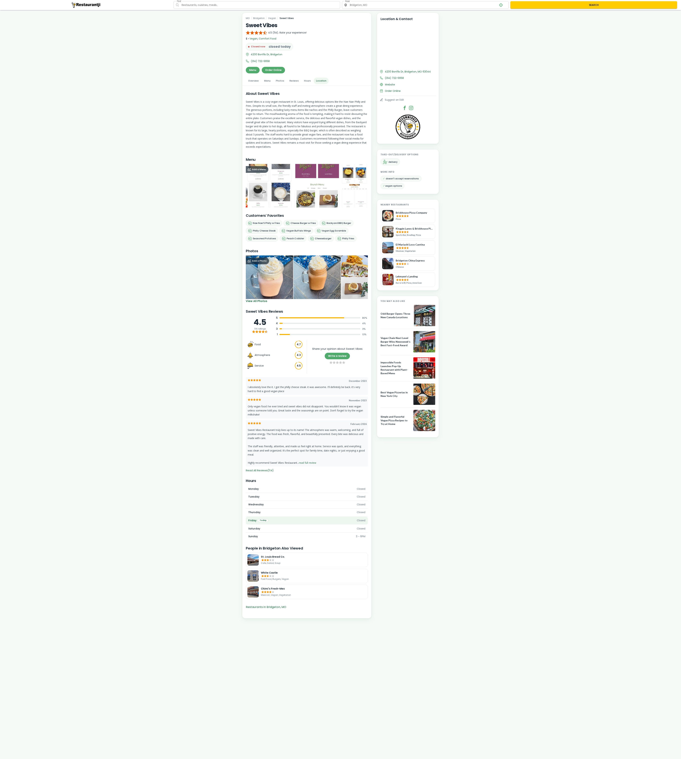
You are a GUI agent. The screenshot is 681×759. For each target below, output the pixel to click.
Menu (252, 70)
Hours (307, 80)
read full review (307, 462)
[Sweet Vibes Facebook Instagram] (411, 108)
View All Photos (256, 301)
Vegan (272, 18)
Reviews (294, 80)
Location (321, 80)
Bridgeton (259, 18)
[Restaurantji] (86, 5)
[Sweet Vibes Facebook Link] (405, 108)
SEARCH (594, 5)
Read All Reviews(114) (260, 470)
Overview (253, 80)
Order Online (273, 70)
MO (248, 18)
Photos (280, 80)
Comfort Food (267, 38)
